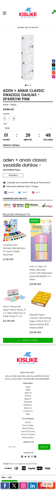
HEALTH (28, 393)
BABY (28, 389)
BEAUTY (27, 399)
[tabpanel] (28, 57)
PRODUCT (27, 405)
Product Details (11, 145)
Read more (13, 175)
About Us (28, 408)
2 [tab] (28, 85)
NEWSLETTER (28, 442)
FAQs (28, 414)
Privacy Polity (28, 425)
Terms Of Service (28, 431)
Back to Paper (30, 340)
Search (28, 422)
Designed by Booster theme (27, 464)
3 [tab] (30, 85)
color (5, 124)
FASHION (28, 402)
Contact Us (28, 411)
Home (28, 387)
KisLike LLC (13, 464)
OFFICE (28, 396)
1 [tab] (25, 85)
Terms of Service (28, 434)
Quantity (6, 114)
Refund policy (28, 437)
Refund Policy (28, 428)
